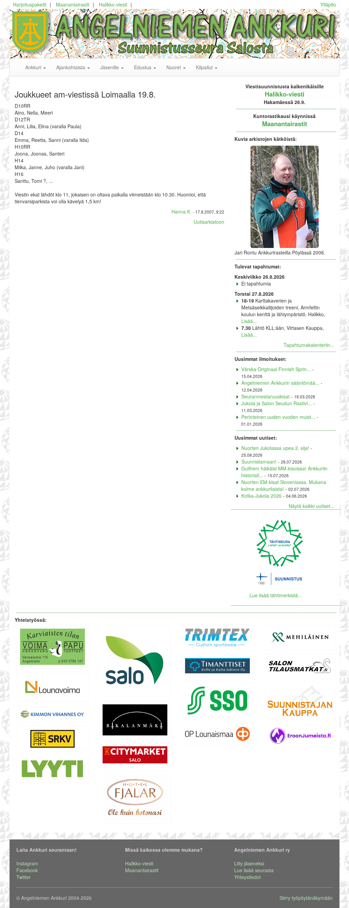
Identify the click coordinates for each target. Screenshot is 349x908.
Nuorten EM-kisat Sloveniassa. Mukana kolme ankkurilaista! (283, 485)
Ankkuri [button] (34, 67)
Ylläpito (328, 4)
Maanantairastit (72, 4)
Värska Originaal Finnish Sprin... (276, 369)
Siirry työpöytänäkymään (306, 897)
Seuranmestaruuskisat (265, 396)
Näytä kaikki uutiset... (311, 505)
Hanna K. (181, 211)
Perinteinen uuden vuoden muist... (278, 416)
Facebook (27, 870)
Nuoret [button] (174, 67)
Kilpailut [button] (205, 67)
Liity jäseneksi (249, 863)
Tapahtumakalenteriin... (309, 344)
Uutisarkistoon (209, 221)
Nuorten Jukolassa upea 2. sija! (275, 447)
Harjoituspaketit (29, 4)
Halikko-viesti (113, 4)
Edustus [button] (143, 67)
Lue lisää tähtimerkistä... (275, 595)
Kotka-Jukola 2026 (261, 495)
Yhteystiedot (247, 877)
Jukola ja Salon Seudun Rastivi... (276, 403)
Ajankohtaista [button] (71, 67)
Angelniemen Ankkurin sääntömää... (280, 382)
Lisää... (249, 321)
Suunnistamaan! (258, 461)
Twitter (23, 877)
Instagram (27, 863)
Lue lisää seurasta (254, 870)
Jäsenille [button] (110, 67)
